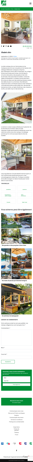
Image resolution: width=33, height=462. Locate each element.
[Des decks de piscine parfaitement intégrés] (16, 263)
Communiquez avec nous (16, 411)
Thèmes (16, 432)
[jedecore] (25, 443)
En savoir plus (16, 401)
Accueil (2, 9)
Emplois (16, 415)
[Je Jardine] (3, 3)
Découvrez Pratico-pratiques (16, 413)
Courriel (4, 354)
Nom (3, 347)
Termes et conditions (16, 419)
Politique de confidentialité (16, 422)
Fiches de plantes (16, 429)
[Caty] (14, 443)
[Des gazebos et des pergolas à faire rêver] (16, 228)
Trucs (16, 434)
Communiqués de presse (16, 417)
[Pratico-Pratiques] (2, 443)
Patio (12, 9)
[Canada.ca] (26, 456)
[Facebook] (16, 450)
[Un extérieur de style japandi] (16, 299)
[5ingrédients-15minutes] (8, 443)
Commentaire (5, 328)
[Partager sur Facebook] (1, 46)
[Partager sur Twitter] (3, 46)
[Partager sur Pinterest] (6, 46)
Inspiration (7, 9)
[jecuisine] (20, 443)
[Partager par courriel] (11, 46)
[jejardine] (31, 443)
